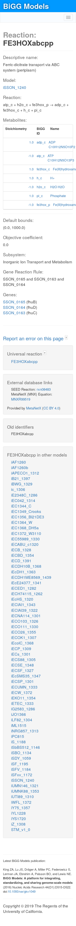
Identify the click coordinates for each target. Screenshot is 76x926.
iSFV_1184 (21, 769)
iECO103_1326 (24, 621)
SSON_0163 (14, 312)
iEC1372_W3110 (26, 533)
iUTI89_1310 (22, 796)
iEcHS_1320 (22, 599)
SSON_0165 (14, 301)
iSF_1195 (19, 763)
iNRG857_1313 (25, 730)
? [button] (66, 337)
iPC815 (17, 736)
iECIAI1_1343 (23, 604)
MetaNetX (33, 407)
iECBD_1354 (22, 555)
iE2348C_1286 (24, 495)
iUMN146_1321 (25, 785)
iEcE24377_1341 (26, 582)
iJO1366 (18, 714)
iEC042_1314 (23, 500)
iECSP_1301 (22, 681)
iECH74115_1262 (27, 593)
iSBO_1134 (21, 752)
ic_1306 (18, 489)
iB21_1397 (20, 478)
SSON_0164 (14, 307)
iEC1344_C (21, 505)
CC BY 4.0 (51, 407)
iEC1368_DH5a (25, 527)
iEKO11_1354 (23, 697)
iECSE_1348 (22, 665)
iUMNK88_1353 (25, 791)
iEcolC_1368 (22, 642)
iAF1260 (18, 462)
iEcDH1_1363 (23, 571)
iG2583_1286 (23, 708)
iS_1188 (18, 741)
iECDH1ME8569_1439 (31, 577)
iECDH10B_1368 (26, 566)
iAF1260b (19, 467)
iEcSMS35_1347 (26, 675)
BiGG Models (26, 6)
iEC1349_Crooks (26, 511)
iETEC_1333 (22, 703)
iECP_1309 (21, 648)
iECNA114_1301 (26, 615)
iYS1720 (18, 818)
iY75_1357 (20, 807)
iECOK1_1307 (23, 637)
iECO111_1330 (24, 626)
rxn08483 (44, 389)
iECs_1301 (21, 654)
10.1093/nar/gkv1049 (21, 891)
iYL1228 (18, 813)
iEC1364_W (21, 522)
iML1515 (18, 725)
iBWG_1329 (21, 483)
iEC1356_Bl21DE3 (27, 516)
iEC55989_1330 (25, 538)
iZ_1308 (18, 824)
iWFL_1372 (21, 802)
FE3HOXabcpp (24, 361)
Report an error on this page (34, 338)
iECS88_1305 (23, 659)
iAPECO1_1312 (25, 473)
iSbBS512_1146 (25, 747)
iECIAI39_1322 (24, 610)
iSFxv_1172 (21, 774)
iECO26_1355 (23, 632)
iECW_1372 (21, 692)
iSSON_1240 (14, 87)
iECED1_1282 (23, 588)
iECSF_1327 (22, 670)
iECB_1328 (21, 549)
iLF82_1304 (21, 719)
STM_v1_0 (20, 829)
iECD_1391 (21, 560)
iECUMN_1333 (24, 687)
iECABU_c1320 (25, 544)
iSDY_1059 (21, 758)
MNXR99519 (20, 399)
